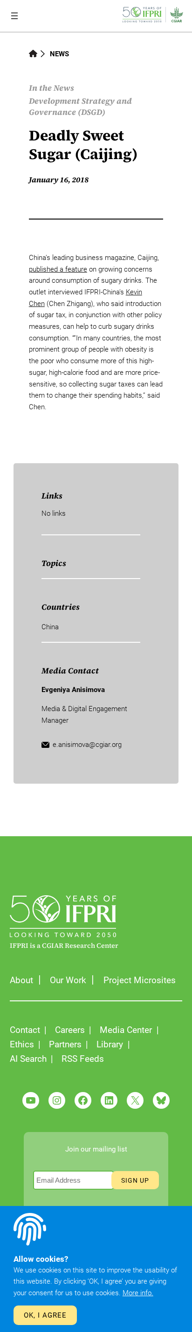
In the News (51, 87)
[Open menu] (14, 15)
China (50, 627)
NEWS (59, 54)
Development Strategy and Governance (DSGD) (80, 106)
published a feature (58, 269)
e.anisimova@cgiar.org (87, 744)
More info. (138, 1293)
